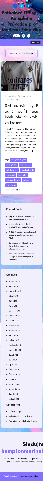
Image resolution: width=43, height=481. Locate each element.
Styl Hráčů (26, 180)
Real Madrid (22, 175)
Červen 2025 (14, 315)
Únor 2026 (13, 286)
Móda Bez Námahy (27, 170)
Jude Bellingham (12, 170)
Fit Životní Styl (12, 99)
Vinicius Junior (11, 185)
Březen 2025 (14, 330)
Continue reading (11, 189)
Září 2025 (13, 301)
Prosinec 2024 (15, 345)
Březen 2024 (14, 389)
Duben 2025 (14, 325)
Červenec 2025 (15, 311)
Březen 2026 (14, 281)
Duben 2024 (14, 384)
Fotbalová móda (25, 165)
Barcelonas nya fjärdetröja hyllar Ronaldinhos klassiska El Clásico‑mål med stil (22, 246)
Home (11, 53)
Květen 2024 (14, 379)
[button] (35, 42)
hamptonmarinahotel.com (29, 476)
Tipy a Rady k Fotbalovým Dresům (23, 421)
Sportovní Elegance (13, 180)
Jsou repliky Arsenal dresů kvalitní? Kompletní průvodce (21, 226)
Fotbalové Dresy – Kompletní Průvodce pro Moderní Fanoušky (21, 21)
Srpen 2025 (13, 306)
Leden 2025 (14, 340)
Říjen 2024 (13, 355)
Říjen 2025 (13, 296)
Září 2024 (13, 360)
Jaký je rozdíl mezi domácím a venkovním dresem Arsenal (21, 218)
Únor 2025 (13, 335)
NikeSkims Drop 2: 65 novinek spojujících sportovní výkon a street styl (21, 256)
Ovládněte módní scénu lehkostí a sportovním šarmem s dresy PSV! (22, 235)
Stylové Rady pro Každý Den (21, 416)
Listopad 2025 (15, 291)
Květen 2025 (14, 320)
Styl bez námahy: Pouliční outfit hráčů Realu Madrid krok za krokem (21, 114)
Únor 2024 (13, 394)
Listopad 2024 (15, 350)
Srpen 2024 (14, 364)
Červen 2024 (14, 374)
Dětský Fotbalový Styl (18, 160)
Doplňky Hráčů (12, 165)
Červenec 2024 (15, 369)
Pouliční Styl (11, 175)
